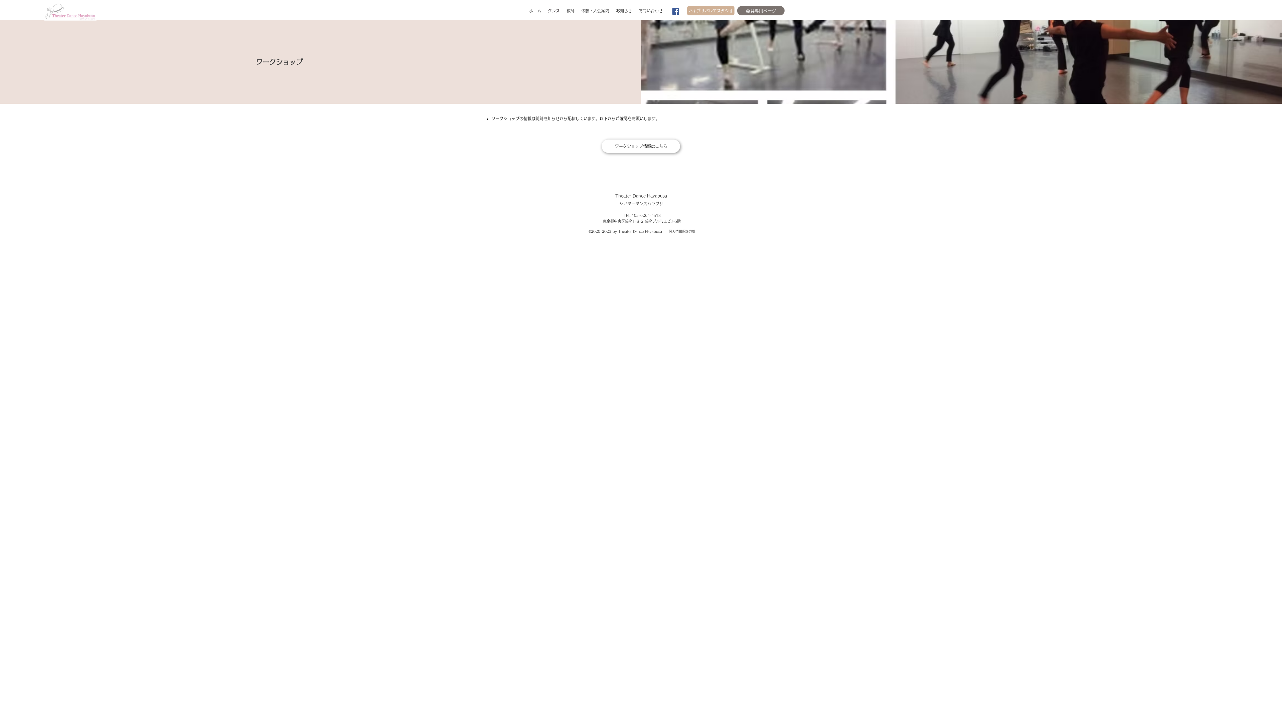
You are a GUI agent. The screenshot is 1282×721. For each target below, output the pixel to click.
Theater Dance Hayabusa (641, 196)
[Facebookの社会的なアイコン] (675, 11)
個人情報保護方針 (682, 231)
